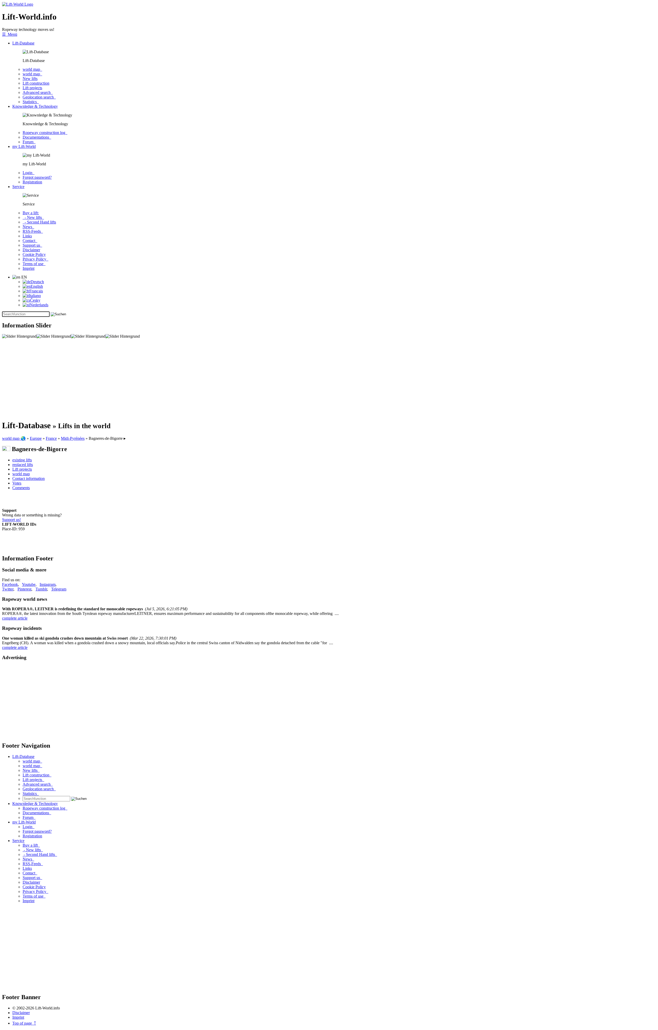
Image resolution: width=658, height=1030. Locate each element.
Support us (32, 245)
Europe (36, 438)
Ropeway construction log (45, 132)
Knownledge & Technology (35, 106)
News (28, 227)
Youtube (28, 584)
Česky (35, 300)
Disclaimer (31, 250)
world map (32, 69)
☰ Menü (9, 34)
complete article (15, 618)
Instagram (48, 584)
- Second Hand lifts (39, 222)
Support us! (11, 519)
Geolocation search (39, 97)
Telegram (58, 589)
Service (18, 186)
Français (36, 291)
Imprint (28, 268)
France (51, 438)
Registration (32, 182)
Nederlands (39, 305)
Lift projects (32, 88)
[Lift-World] (17, 4)
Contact (30, 240)
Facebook (10, 584)
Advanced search (38, 92)
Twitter (7, 589)
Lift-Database (23, 43)
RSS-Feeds (33, 231)
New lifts (30, 78)
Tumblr (41, 589)
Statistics (31, 102)
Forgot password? (37, 177)
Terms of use (34, 264)
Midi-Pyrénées (73, 438)
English (37, 286)
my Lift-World (24, 146)
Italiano (35, 295)
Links (27, 236)
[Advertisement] (156, 379)
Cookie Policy (34, 254)
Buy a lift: (31, 213)
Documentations (37, 137)
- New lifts (33, 217)
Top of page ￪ (24, 1023)
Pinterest (24, 589)
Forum (29, 142)
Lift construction (36, 83)
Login (28, 173)
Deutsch (37, 282)
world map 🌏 (14, 438)
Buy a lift (31, 845)
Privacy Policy (35, 259)
